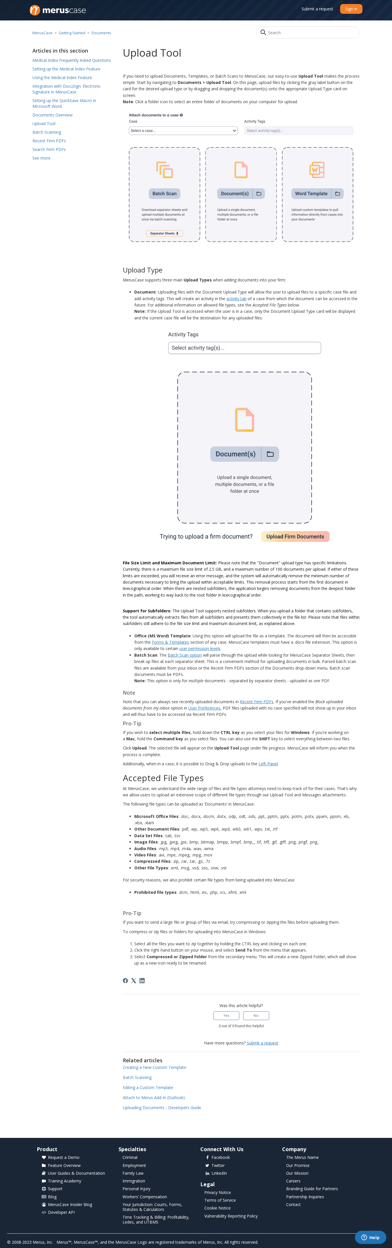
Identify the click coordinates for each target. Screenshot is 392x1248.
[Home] (58, 10)
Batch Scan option (185, 655)
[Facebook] (125, 980)
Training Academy (64, 1181)
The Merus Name (302, 1157)
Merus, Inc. (43, 1242)
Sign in (351, 8)
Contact (293, 1204)
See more (41, 158)
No (256, 1015)
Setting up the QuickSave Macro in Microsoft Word (64, 103)
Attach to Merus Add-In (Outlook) (154, 1097)
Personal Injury (136, 1188)
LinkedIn (219, 1173)
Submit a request (317, 8)
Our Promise (298, 1165)
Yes (226, 1015)
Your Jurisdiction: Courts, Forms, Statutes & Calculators (152, 1207)
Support (55, 1188)
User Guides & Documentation (76, 1173)
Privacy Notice (217, 1192)
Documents (101, 32)
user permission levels (199, 648)
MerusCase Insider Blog (70, 1204)
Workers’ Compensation (145, 1197)
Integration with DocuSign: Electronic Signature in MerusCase (66, 89)
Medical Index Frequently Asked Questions (71, 60)
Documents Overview (52, 115)
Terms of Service (220, 1200)
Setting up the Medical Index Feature (66, 69)
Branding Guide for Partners (312, 1188)
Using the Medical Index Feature (62, 77)
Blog (52, 1197)
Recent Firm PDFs (49, 140)
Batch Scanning (46, 132)
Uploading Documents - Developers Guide (162, 1107)
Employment (134, 1165)
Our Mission (297, 1173)
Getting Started (72, 32)
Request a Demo (63, 1157)
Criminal (130, 1157)
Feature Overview (64, 1165)
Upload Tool (43, 123)
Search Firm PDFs (49, 149)
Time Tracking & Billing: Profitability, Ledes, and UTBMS (156, 1220)
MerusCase (42, 32)
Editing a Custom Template (148, 1087)
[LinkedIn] (142, 980)
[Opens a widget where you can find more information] (370, 1238)
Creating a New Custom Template (154, 1067)
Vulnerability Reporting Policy (231, 1216)
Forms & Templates (170, 642)
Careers (293, 1181)
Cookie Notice (217, 1208)
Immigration (134, 1181)
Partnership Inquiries (305, 1197)
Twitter (218, 1165)
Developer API (61, 1212)
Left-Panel (268, 763)
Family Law (133, 1173)
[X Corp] (133, 980)
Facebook (220, 1157)
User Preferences (204, 708)
